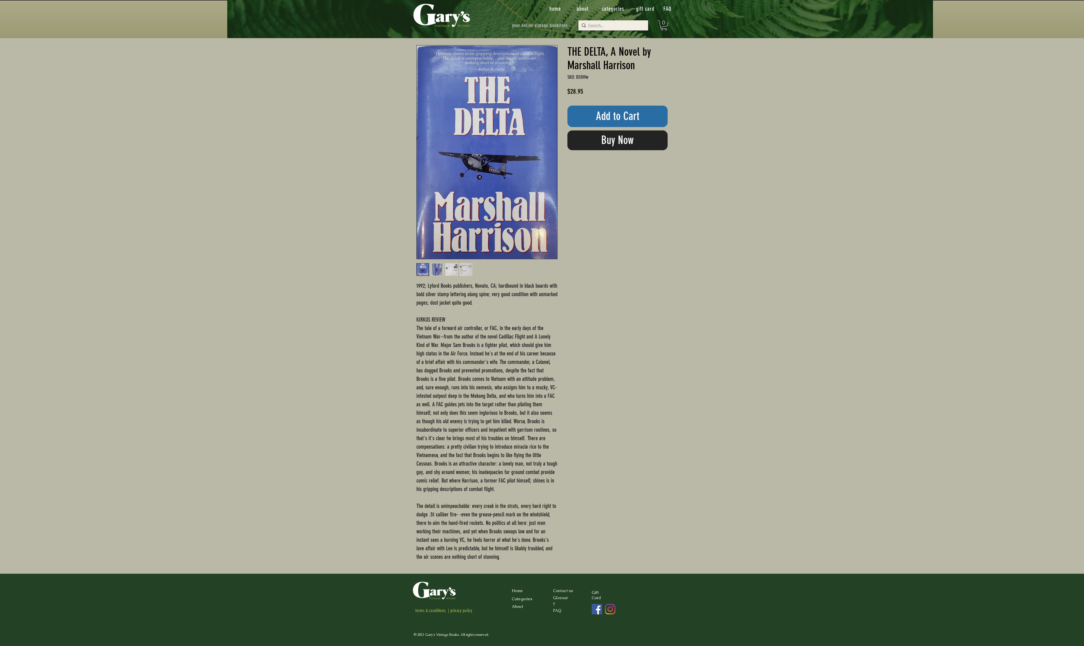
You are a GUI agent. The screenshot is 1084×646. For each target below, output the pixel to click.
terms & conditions (430, 610)
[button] (664, 25)
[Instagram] (610, 609)
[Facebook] (597, 609)
